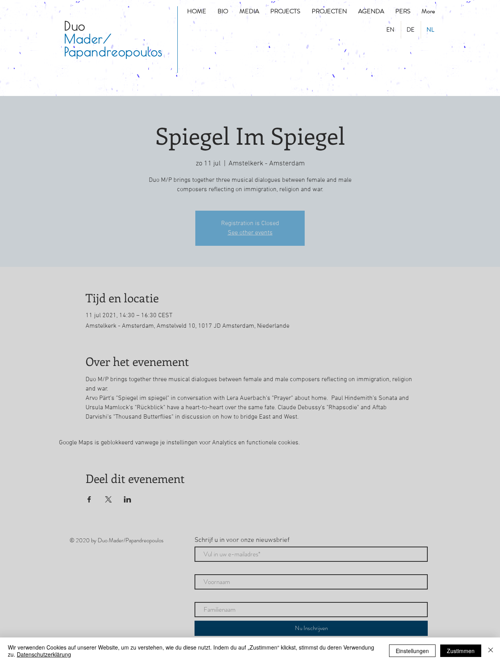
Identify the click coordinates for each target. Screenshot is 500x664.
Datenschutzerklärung (44, 654)
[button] (286, 11)
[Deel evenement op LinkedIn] (127, 499)
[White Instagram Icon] (92, 83)
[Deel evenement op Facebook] (89, 499)
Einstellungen (412, 651)
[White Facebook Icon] (75, 83)
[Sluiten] (490, 651)
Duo (75, 25)
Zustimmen (461, 651)
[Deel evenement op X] (108, 499)
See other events (250, 233)
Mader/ (88, 38)
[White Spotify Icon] (109, 83)
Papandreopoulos (113, 51)
